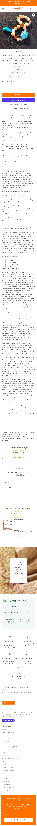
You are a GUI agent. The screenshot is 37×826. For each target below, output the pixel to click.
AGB (3, 793)
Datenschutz (5, 790)
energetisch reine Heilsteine (10, 744)
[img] (18, 511)
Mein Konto (5, 735)
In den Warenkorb (18, 95)
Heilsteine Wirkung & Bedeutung (11, 747)
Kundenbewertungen (8, 770)
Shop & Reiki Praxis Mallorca (10, 758)
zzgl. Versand (11, 75)
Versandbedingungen (8, 787)
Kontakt (4, 729)
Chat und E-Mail (9, 663)
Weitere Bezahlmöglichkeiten (18, 104)
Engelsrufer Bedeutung (9, 764)
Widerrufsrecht (6, 784)
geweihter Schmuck (8, 767)
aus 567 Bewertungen (17, 513)
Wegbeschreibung (7, 773)
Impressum (5, 782)
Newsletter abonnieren (18, 820)
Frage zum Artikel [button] (18, 457)
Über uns (4, 756)
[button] (17, 536)
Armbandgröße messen (9, 738)
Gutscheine (5, 741)
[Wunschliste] (6, 8)
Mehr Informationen (18, 627)
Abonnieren (8, 703)
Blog (3, 761)
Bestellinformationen (8, 732)
